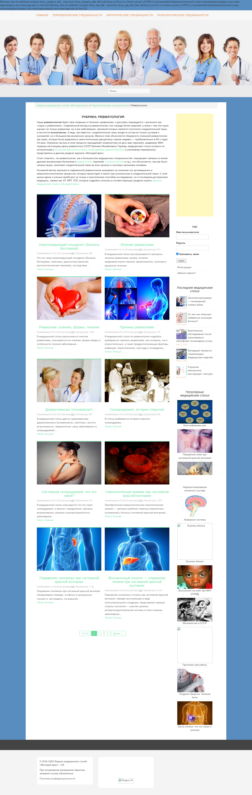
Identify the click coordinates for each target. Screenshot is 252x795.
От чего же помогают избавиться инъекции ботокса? (200, 318)
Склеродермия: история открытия (137, 409)
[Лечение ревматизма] (137, 215)
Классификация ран (194, 425)
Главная (42, 15)
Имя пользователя (187, 232)
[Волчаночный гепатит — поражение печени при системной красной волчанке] (137, 549)
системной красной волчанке (70, 149)
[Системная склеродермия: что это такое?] (69, 462)
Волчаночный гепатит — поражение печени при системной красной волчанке (137, 581)
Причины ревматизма (137, 327)
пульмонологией (114, 161)
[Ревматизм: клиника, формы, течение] (69, 298)
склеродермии (96, 149)
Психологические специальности (182, 15)
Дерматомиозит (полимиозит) (69, 409)
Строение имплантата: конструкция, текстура (200, 370)
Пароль (180, 243)
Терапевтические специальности (77, 15)
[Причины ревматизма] (137, 298)
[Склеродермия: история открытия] (137, 380)
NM (72, 253)
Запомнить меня (188, 254)
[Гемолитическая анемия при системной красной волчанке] (137, 462)
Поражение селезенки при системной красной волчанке (69, 580)
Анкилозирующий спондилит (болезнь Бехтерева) (69, 246)
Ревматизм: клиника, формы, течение (69, 327)
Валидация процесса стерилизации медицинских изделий (200, 354)
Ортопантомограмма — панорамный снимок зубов (200, 301)
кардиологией (84, 161)
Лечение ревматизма (137, 245)
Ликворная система (195, 519)
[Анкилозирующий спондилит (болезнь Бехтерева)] (69, 215)
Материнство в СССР (195, 623)
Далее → (118, 633)
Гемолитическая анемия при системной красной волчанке (137, 494)
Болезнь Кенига (195, 561)
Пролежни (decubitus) (195, 664)
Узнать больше (45, 269)
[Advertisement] (195, 165)
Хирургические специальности (129, 15)
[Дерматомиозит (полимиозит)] (69, 380)
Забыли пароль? (186, 273)
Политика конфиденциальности (57, 778)
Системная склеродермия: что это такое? (69, 494)
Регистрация (184, 267)
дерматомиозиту (115, 149)
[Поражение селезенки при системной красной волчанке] (69, 549)
